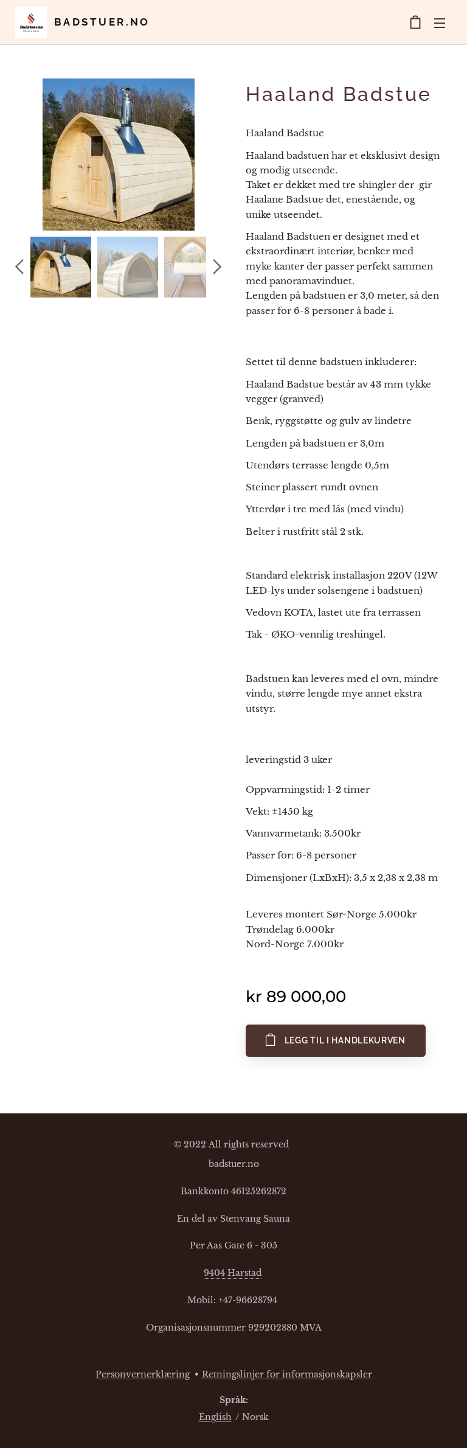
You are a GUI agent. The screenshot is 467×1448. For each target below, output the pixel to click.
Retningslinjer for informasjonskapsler (287, 1374)
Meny (439, 22)
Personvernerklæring (142, 1374)
